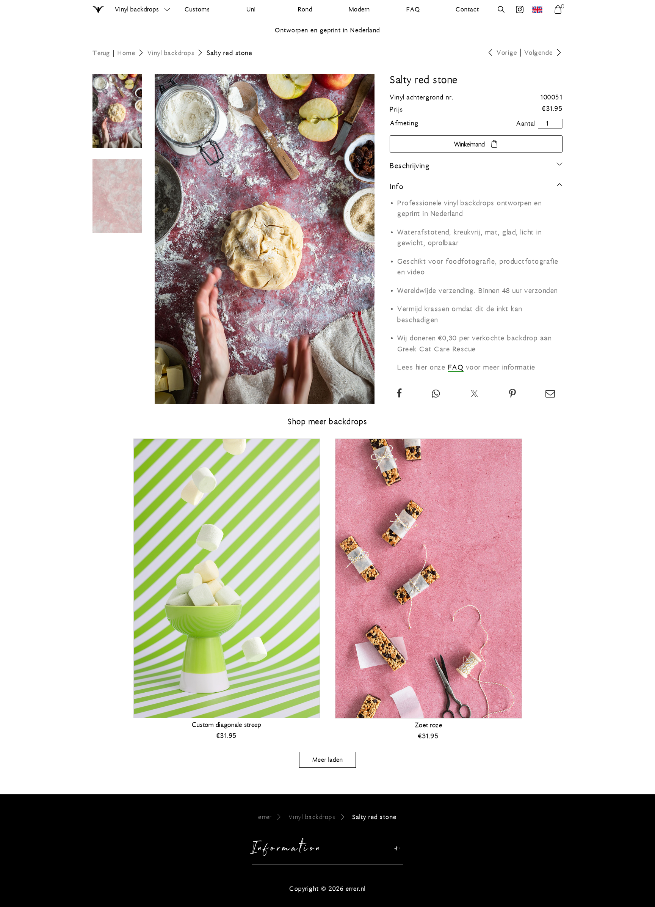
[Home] (98, 9)
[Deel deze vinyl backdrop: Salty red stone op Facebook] (399, 394)
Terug (101, 53)
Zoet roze (428, 725)
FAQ (456, 367)
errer (265, 817)
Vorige (507, 52)
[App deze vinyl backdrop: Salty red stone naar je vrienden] (436, 394)
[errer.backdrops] (520, 10)
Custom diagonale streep (227, 725)
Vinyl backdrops (137, 9)
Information (287, 850)
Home (126, 53)
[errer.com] (538, 9)
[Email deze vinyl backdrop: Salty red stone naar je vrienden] (550, 394)
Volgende (538, 52)
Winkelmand (469, 144)
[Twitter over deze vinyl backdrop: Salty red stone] (475, 394)
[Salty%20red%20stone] (513, 394)
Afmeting (404, 123)
